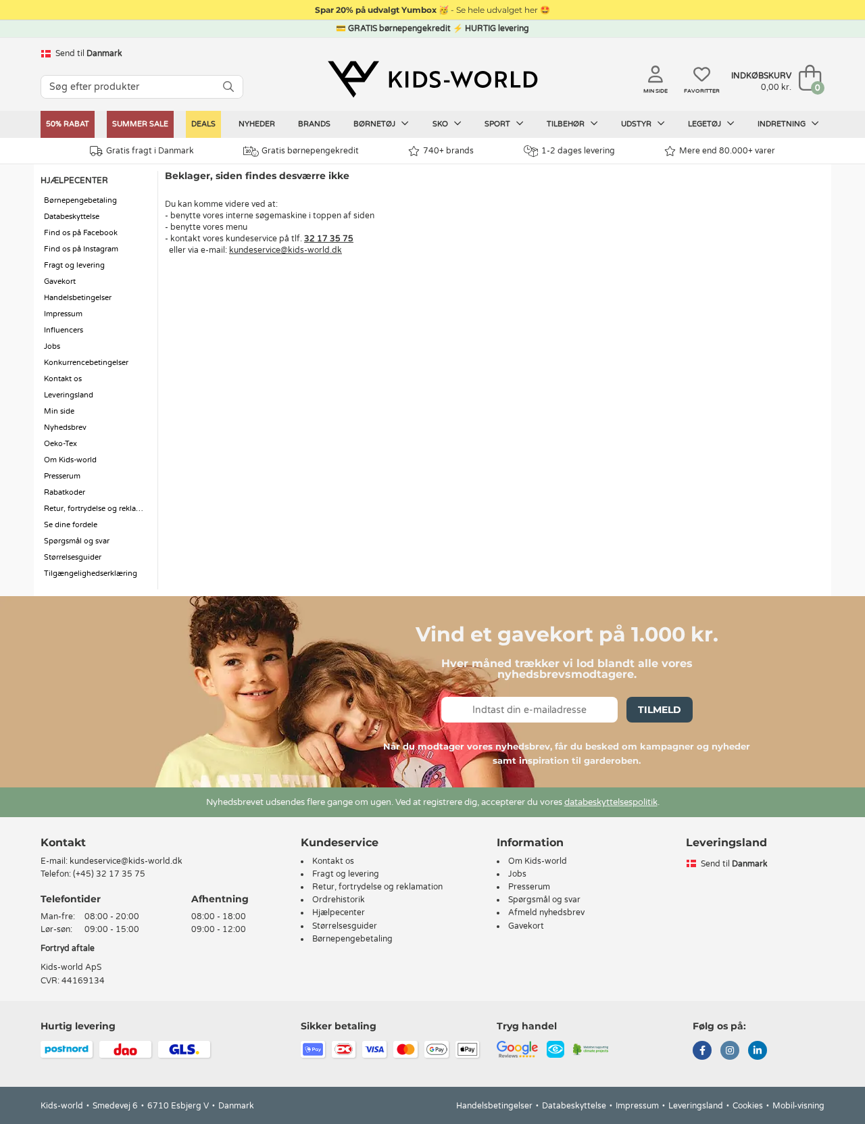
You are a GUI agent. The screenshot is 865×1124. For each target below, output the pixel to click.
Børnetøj (375, 124)
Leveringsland (68, 395)
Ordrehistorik (338, 899)
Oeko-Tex (60, 443)
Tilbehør (567, 124)
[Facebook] (702, 1051)
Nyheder (257, 124)
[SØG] (228, 87)
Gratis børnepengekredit (310, 150)
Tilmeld (659, 710)
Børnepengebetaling (80, 200)
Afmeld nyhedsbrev (546, 912)
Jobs (52, 346)
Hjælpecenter (338, 912)
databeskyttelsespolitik (611, 802)
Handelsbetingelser (78, 297)
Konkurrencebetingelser (86, 362)
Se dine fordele (70, 524)
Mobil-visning (798, 1105)
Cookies (748, 1105)
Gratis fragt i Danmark (150, 150)
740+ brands (448, 150)
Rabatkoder (64, 492)
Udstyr (637, 124)
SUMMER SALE (140, 124)
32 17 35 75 (328, 238)
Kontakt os (63, 378)
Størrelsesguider (72, 557)
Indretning (783, 124)
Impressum (63, 314)
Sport (498, 124)
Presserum (62, 476)
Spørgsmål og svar (76, 541)
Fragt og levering (74, 265)
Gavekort (60, 281)
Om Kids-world (70, 460)
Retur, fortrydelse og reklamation (97, 508)
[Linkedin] (757, 1051)
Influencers (63, 330)
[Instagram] (729, 1051)
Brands (314, 124)
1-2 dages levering (578, 150)
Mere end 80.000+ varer (727, 150)
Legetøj (705, 124)
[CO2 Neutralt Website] (591, 1048)
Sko (441, 124)
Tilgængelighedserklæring (90, 573)
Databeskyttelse (71, 216)
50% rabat (67, 124)
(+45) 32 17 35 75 (109, 874)
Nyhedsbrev (65, 427)
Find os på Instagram (81, 249)
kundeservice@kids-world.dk (285, 250)
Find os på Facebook (81, 232)
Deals (203, 124)
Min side (59, 411)
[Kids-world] (432, 79)
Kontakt (63, 842)
